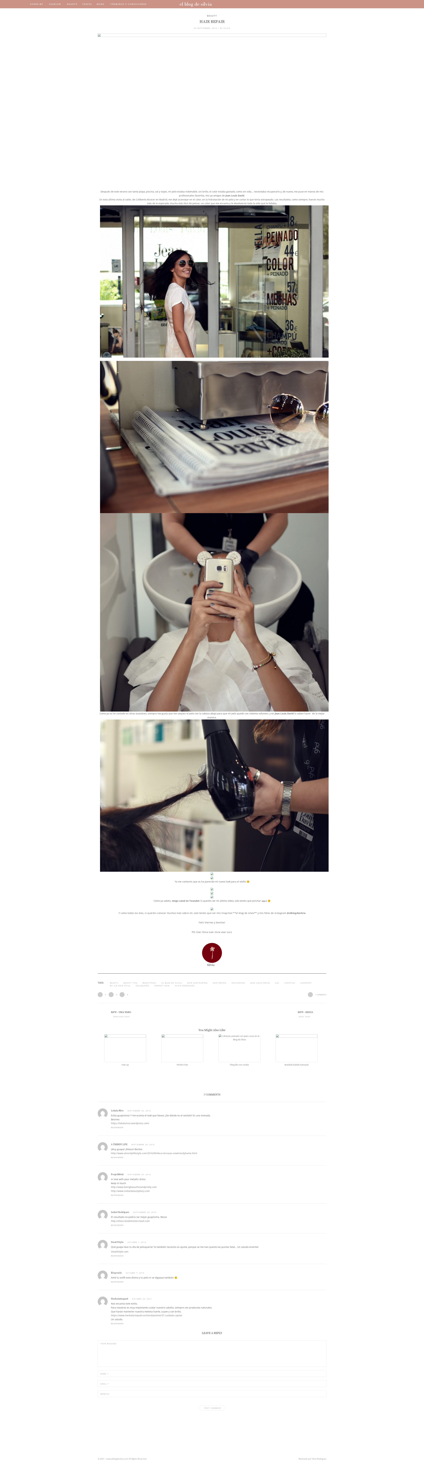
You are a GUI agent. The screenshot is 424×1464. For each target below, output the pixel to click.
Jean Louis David (234, 195)
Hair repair (219, 983)
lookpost (306, 983)
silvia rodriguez (185, 986)
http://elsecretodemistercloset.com (130, 1221)
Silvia (227, 28)
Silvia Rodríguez (319, 1458)
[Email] (381, 4)
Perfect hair (182, 1064)
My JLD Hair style (120, 986)
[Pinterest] (376, 4)
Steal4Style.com (119, 1251)
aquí (264, 901)
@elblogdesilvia (296, 913)
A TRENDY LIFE (119, 1144)
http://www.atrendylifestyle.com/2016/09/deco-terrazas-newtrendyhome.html (154, 1153)
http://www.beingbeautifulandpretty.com (134, 1187)
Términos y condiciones (128, 4)
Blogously (116, 1272)
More (100, 4)
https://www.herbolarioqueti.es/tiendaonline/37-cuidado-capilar (146, 1315)
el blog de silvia (172, 983)
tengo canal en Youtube (185, 900)
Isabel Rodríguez (120, 1212)
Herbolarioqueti (119, 1298)
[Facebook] (358, 4)
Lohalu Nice (117, 1110)
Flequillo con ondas (239, 1064)
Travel (87, 4)
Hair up (125, 1064)
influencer (238, 983)
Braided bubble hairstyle (297, 1064)
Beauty (72, 4)
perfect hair (162, 986)
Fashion (55, 4)
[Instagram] (367, 4)
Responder (117, 1127)
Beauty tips (130, 983)
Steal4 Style (117, 1242)
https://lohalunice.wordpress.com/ (130, 1123)
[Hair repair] (212, 110)
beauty (114, 983)
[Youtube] (372, 4)
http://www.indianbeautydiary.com (130, 1191)
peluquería (142, 986)
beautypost (149, 983)
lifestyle (289, 983)
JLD (277, 983)
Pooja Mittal (117, 1174)
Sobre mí (36, 4)
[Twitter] (362, 4)
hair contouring (197, 983)
